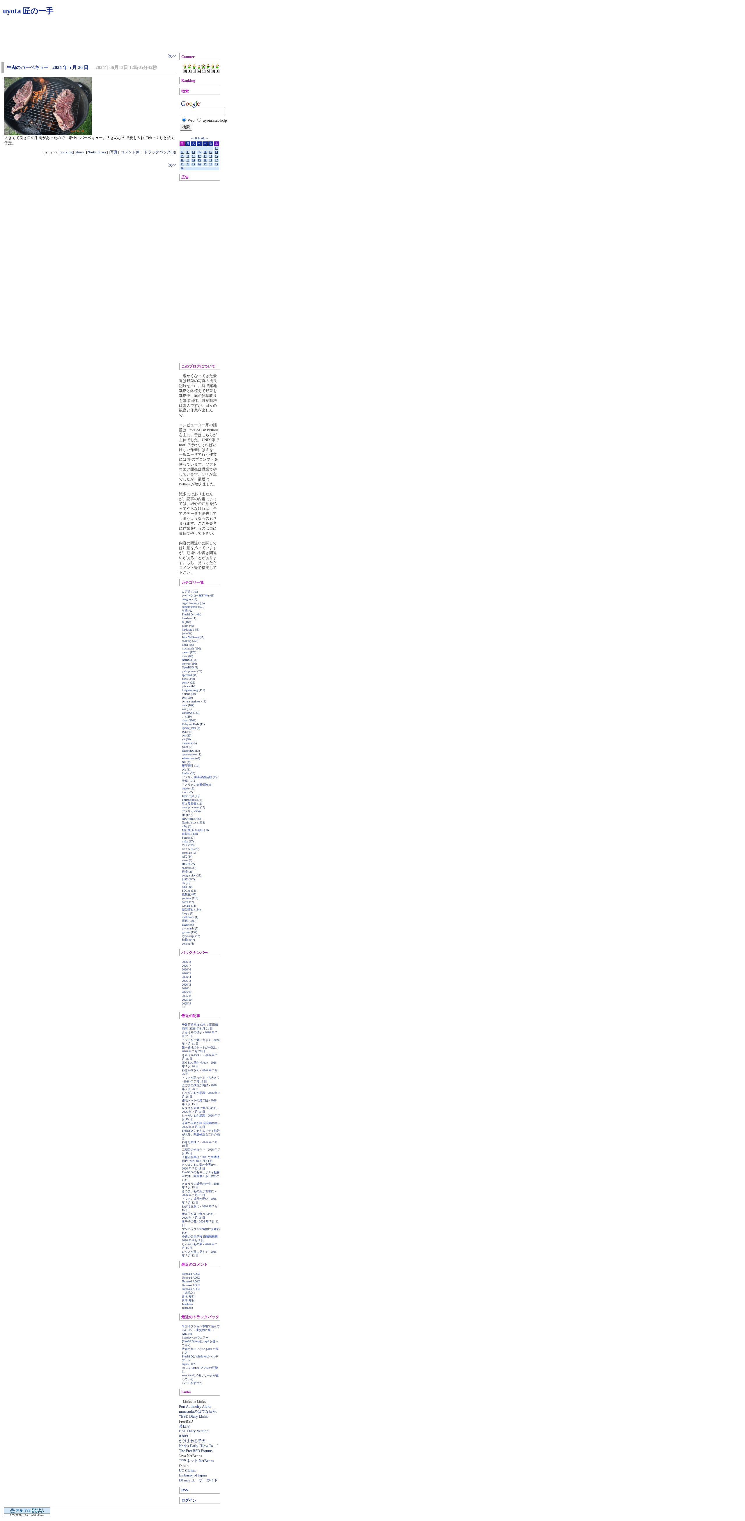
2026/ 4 (186, 977)
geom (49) (188, 625)
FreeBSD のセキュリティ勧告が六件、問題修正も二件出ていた (201, 1176)
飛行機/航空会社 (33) (195, 830)
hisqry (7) (187, 913)
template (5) (189, 852)
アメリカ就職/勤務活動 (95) (199, 777)
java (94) (187, 633)
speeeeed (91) (189, 675)
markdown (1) (190, 917)
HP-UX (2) (188, 864)
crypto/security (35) (193, 603)
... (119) (186, 716)
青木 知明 (188, 1296)
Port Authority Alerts (195, 1406)
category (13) (189, 599)
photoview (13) (191, 750)
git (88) (186, 739)
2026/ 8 (186, 961)
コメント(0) (130, 152)
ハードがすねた (192, 1383)
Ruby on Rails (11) (193, 724)
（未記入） (189, 1292)
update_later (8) (191, 728)
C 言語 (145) (190, 591)
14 (210, 156)
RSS (184, 1490)
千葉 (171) (188, 780)
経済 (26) (187, 871)
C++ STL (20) (190, 849)
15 (216, 156)
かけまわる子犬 (192, 1441)
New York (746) (191, 818)
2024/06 (199, 138)
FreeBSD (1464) (191, 614)
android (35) (189, 867)
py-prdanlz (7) (190, 928)
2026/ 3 (186, 980)
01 (216, 148)
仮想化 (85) (189, 894)
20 (205, 160)
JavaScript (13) (190, 796)
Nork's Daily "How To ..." (198, 1446)
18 (193, 160)
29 (216, 164)
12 (199, 156)
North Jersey (97, 152)
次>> (172, 56)
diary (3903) (189, 720)
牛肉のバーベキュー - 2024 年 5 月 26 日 (47, 67)
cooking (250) (190, 641)
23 (182, 164)
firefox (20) (188, 773)
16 (182, 160)
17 (188, 160)
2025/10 (186, 999)
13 (205, 156)
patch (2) (187, 746)
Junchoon (187, 1304)
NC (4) (186, 762)
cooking (66, 152)
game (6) (187, 860)
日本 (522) (188, 879)
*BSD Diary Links (193, 1416)
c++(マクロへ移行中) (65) (198, 595)
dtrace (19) (188, 788)
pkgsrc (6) (188, 924)
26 (199, 164)
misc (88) (187, 656)
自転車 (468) (190, 833)
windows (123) (190, 712)
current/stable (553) (193, 606)
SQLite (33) (189, 890)
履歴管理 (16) (190, 765)
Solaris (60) (189, 693)
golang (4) (188, 943)
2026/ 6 (186, 969)
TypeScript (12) (191, 936)
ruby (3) (186, 826)
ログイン (188, 1500)
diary (80, 152)
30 (182, 168)
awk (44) (187, 731)
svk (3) (186, 769)
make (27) (188, 841)
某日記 (184, 1426)
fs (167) (186, 622)
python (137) (189, 932)
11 (193, 156)
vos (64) (186, 709)
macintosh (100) (191, 648)
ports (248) (188, 678)
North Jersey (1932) (193, 822)
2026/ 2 (186, 984)
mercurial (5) (189, 743)
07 (210, 152)
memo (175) (189, 652)
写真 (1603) (189, 920)
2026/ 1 (186, 988)
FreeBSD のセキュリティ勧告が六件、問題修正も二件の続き (201, 1134)
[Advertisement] (206, 271)
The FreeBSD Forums (195, 1451)
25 (193, 164)
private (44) (188, 686)
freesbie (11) (189, 618)
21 (210, 160)
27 (205, 164)
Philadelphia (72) (192, 799)
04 (193, 152)
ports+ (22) (188, 682)
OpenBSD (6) (190, 667)
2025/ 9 (186, 1003)
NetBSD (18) (189, 659)
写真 (114, 152)
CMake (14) (189, 905)
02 (182, 152)
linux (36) (188, 644)
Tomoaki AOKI (191, 1273)
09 (182, 156)
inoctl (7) (187, 792)
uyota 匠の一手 (28, 11)
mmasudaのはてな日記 (198, 1411)
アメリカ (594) (191, 811)
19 (199, 160)
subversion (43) (191, 758)
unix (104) (188, 705)
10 (188, 156)
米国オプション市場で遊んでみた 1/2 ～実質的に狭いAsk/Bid (201, 1330)
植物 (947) (188, 939)
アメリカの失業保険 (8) (197, 784)
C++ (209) (188, 845)
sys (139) (187, 697)
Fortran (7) (188, 837)
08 (216, 152)
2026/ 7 (186, 965)
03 (188, 152)
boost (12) (188, 902)
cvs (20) (186, 735)
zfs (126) (187, 815)
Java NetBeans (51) (193, 637)
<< (192, 138)
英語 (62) (187, 610)
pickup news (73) (192, 671)
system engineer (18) (194, 701)
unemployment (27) (193, 807)
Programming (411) (193, 690)
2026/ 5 (186, 973)
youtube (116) (190, 898)
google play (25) (191, 875)
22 (216, 160)
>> (206, 138)
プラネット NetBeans (196, 1460)
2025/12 (186, 992)
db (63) (186, 883)
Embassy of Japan (193, 1475)
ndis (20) (187, 886)
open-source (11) (191, 754)
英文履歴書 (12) (192, 803)
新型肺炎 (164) (191, 909)
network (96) (189, 663)
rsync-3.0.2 (188, 1364)
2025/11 (186, 996)
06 (205, 152)
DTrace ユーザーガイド (198, 1480)
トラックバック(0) (159, 152)
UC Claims (187, 1470)
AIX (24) (187, 856)
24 (188, 164)
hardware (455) (190, 629)
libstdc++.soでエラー (195, 1337)
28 (210, 164)
